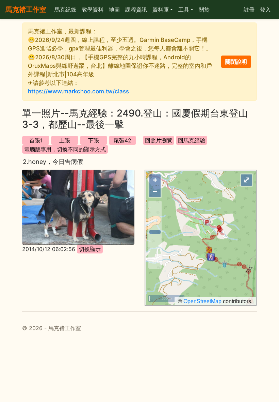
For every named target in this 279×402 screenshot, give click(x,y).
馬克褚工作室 (25, 9)
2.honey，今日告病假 (53, 161)
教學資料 (92, 9)
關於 (204, 9)
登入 (265, 9)
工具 (183, 9)
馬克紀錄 (65, 9)
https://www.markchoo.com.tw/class (78, 91)
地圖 (114, 9)
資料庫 (160, 9)
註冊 (249, 9)
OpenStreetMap (202, 301)
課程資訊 (136, 9)
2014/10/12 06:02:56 (48, 249)
